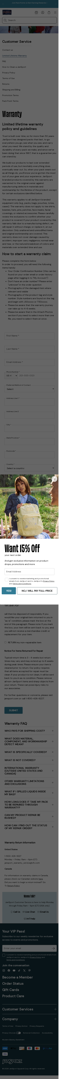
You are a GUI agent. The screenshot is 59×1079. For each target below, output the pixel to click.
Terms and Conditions (22, 584)
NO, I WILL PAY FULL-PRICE (37, 590)
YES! (8, 590)
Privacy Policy (48, 581)
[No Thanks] (54, 479)
